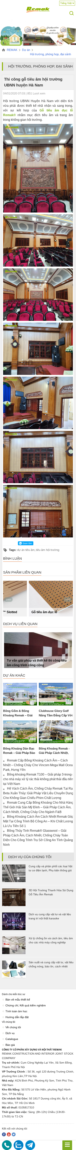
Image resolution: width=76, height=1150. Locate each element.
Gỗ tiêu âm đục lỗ (20, 612)
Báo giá (10, 1044)
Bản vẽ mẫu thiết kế (17, 999)
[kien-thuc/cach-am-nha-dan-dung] (38, 45)
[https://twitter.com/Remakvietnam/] (14, 1134)
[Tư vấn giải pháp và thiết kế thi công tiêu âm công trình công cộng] (38, 650)
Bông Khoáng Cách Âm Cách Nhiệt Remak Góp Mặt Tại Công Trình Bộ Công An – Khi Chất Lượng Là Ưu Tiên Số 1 (38, 821)
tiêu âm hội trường (47, 549)
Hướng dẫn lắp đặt (17, 1017)
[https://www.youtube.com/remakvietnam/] (9, 1134)
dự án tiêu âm (26, 549)
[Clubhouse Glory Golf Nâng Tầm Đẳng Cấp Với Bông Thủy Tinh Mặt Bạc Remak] (56, 694)
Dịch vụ (10, 1033)
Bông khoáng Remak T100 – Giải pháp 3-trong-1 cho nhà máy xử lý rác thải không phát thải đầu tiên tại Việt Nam (38, 779)
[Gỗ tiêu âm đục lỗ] (38, 598)
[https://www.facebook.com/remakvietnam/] (4, 1134)
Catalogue (11, 1039)
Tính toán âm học (16, 1011)
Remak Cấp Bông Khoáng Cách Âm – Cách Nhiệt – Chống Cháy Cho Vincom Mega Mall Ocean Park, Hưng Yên (38, 765)
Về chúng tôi (13, 1027)
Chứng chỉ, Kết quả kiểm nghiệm (25, 1005)
